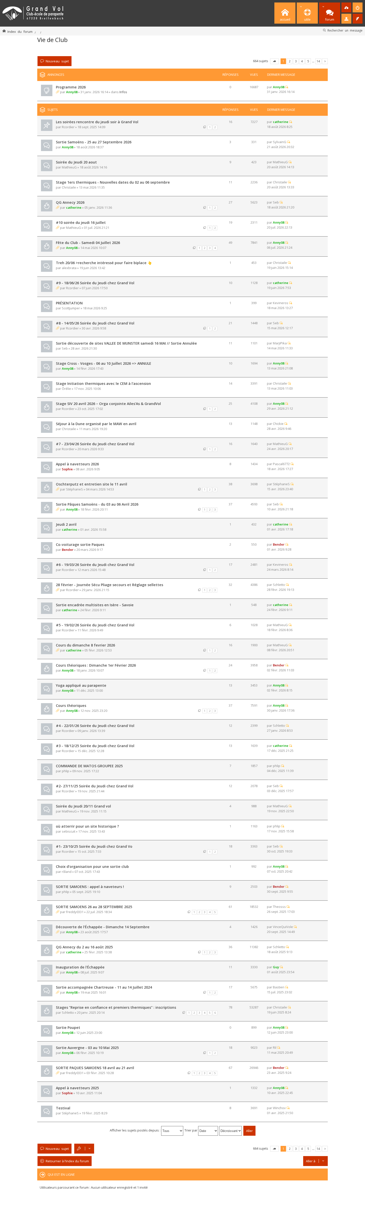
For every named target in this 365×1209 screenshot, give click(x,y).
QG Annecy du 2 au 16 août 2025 (84, 947)
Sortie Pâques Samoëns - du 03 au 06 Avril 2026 (97, 504)
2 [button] (290, 61)
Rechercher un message (345, 30)
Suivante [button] (325, 61)
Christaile (69, 187)
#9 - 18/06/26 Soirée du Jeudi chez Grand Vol (95, 283)
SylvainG (279, 142)
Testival (63, 1108)
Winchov (279, 1108)
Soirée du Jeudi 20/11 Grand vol (83, 806)
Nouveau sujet (57, 61)
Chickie (278, 423)
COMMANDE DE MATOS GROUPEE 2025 (89, 766)
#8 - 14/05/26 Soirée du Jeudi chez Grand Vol (95, 323)
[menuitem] (346, 7)
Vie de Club (52, 40)
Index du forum (20, 31)
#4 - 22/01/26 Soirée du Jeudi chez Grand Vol (95, 725)
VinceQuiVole (283, 927)
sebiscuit (68, 831)
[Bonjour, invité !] (346, 19)
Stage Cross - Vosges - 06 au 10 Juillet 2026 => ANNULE (103, 363)
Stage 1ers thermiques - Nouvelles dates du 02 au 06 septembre (113, 182)
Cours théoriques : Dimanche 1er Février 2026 (96, 665)
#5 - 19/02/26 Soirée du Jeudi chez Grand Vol (95, 625)
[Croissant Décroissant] (230, 1130)
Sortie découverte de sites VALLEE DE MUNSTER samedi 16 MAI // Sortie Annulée (126, 343)
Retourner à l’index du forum (67, 1161)
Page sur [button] (274, 61)
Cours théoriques (71, 705)
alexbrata (69, 268)
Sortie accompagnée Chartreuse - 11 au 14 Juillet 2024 (104, 987)
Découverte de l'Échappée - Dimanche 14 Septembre (102, 927)
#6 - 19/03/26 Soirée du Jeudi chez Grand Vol (95, 564)
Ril (274, 1047)
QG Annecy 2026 (70, 202)
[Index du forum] (33, 12)
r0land (67, 871)
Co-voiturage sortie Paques (80, 544)
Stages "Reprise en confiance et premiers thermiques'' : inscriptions (116, 1007)
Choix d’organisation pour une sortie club (92, 866)
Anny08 (71, 92)
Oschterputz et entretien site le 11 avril (91, 484)
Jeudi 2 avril (66, 524)
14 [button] (318, 61)
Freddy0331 (74, 912)
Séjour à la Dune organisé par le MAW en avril (96, 423)
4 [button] (302, 61)
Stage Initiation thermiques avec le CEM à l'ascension (103, 383)
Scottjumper (71, 308)
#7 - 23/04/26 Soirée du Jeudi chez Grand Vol (95, 444)
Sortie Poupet (68, 1027)
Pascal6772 (281, 464)
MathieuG (69, 167)
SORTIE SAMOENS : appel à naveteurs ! (90, 886)
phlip (65, 771)
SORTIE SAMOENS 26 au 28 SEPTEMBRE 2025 (94, 906)
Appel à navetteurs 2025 (77, 1088)
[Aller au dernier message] (286, 87)
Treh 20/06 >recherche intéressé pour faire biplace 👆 (104, 262)
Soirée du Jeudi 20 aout (76, 162)
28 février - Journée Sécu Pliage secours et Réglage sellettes (109, 584)
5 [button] (308, 61)
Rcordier (68, 127)
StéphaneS (74, 489)
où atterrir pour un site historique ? (87, 826)
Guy (276, 967)
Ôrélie (66, 388)
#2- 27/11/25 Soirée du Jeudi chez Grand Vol (94, 786)
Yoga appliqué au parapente (81, 685)
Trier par (191, 1130)
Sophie (67, 469)
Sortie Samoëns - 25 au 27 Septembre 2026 (93, 142)
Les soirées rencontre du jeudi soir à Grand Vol (97, 122)
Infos (123, 92)
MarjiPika (280, 343)
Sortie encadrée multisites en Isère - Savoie (95, 605)
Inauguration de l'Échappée (80, 967)
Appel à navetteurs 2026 (77, 464)
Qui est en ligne (61, 1174)
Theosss (279, 906)
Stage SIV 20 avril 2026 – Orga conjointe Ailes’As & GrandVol (108, 403)
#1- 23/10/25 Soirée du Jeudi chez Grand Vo (94, 846)
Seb (276, 202)
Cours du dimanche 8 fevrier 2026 (85, 645)
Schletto (279, 584)
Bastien (278, 987)
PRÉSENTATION (69, 303)
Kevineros (280, 303)
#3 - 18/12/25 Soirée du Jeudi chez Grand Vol (95, 745)
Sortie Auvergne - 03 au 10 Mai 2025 (87, 1047)
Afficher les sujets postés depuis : (135, 1130)
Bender (67, 549)
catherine (280, 122)
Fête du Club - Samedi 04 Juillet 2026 (88, 242)
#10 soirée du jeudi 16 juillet (81, 222)
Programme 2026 (71, 87)
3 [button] (296, 61)
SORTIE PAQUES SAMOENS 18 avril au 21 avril (95, 1067)
